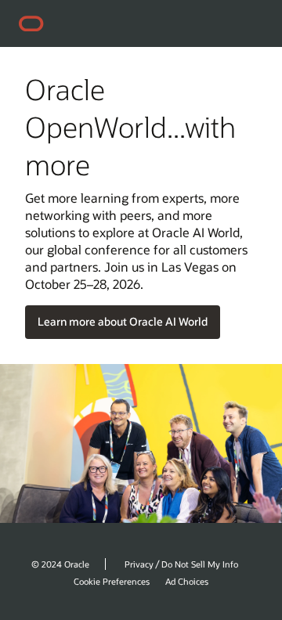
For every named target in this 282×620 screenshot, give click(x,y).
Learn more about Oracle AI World (123, 321)
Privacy (139, 564)
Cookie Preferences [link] (112, 581)
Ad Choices (186, 581)
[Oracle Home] (36, 23)
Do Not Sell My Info (199, 564)
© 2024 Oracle (60, 564)
